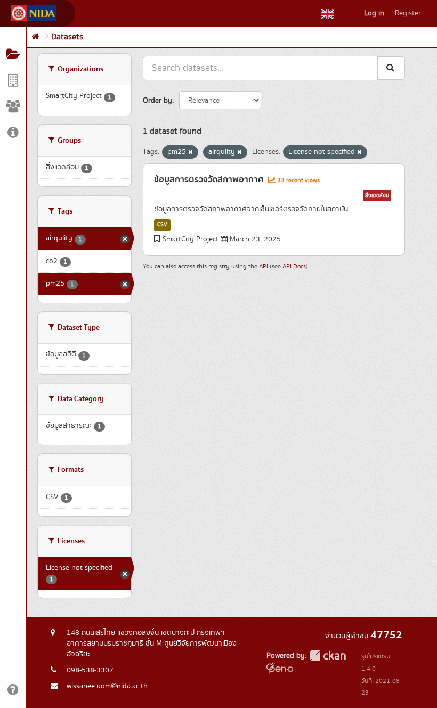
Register (408, 13)
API (263, 266)
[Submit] (391, 67)
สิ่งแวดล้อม (377, 195)
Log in (374, 13)
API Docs (294, 266)
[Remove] (190, 152)
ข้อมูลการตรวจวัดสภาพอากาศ (208, 179)
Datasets (67, 37)
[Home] (36, 37)
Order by (157, 100)
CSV (162, 225)
